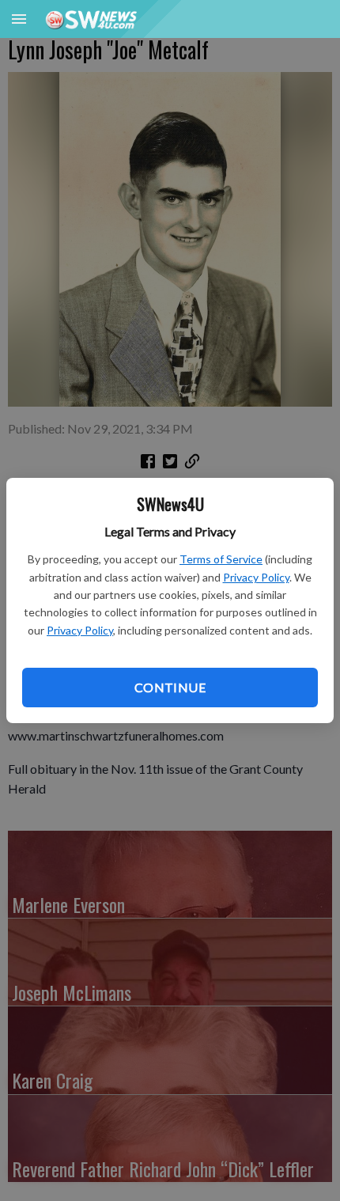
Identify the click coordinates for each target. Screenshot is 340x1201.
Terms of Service (221, 559)
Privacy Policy (256, 577)
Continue (170, 687)
